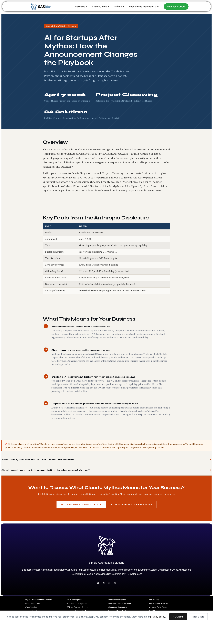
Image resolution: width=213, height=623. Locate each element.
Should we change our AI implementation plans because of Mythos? (45, 470)
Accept (178, 616)
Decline (198, 616)
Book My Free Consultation (81, 504)
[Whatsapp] (115, 583)
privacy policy (157, 616)
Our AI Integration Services (131, 504)
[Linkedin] (104, 583)
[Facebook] (98, 583)
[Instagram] (109, 583)
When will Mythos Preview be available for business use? (37, 459)
